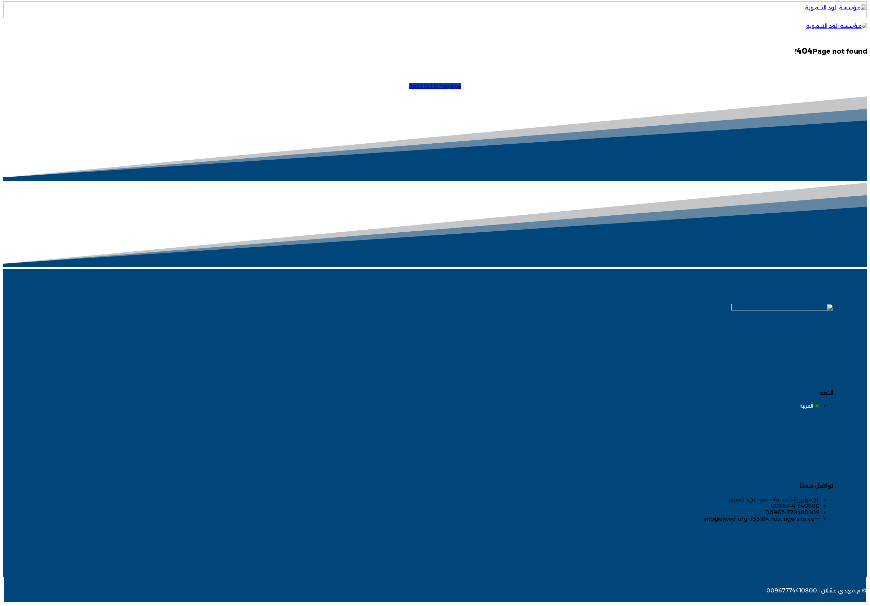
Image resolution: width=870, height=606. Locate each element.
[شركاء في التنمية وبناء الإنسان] (835, 7)
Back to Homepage (435, 86)
